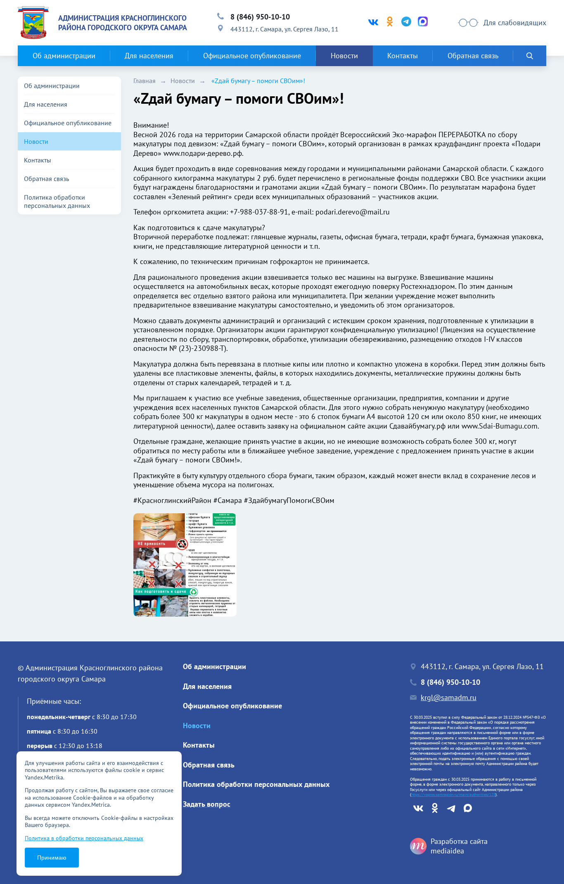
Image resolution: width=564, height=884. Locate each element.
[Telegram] (406, 23)
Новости (344, 55)
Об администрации (64, 55)
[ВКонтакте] (373, 23)
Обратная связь (473, 55)
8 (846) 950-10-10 (260, 16)
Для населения (149, 55)
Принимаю (51, 857)
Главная (144, 80)
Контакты (402, 55)
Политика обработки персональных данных (57, 201)
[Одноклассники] (390, 23)
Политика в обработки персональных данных (84, 838)
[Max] (423, 23)
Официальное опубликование (252, 55)
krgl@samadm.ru (448, 697)
